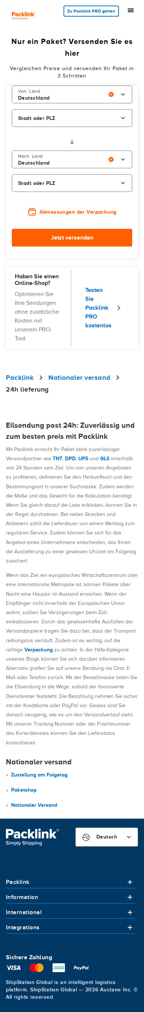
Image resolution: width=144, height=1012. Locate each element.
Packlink (18, 882)
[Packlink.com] (23, 16)
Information (22, 897)
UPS (83, 458)
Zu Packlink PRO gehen (91, 11)
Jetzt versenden (72, 237)
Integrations (23, 927)
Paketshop (24, 790)
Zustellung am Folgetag (39, 775)
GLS (104, 458)
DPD (70, 458)
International (24, 912)
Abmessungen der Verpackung (78, 212)
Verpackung (38, 650)
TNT (57, 458)
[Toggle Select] (123, 94)
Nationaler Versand (34, 805)
